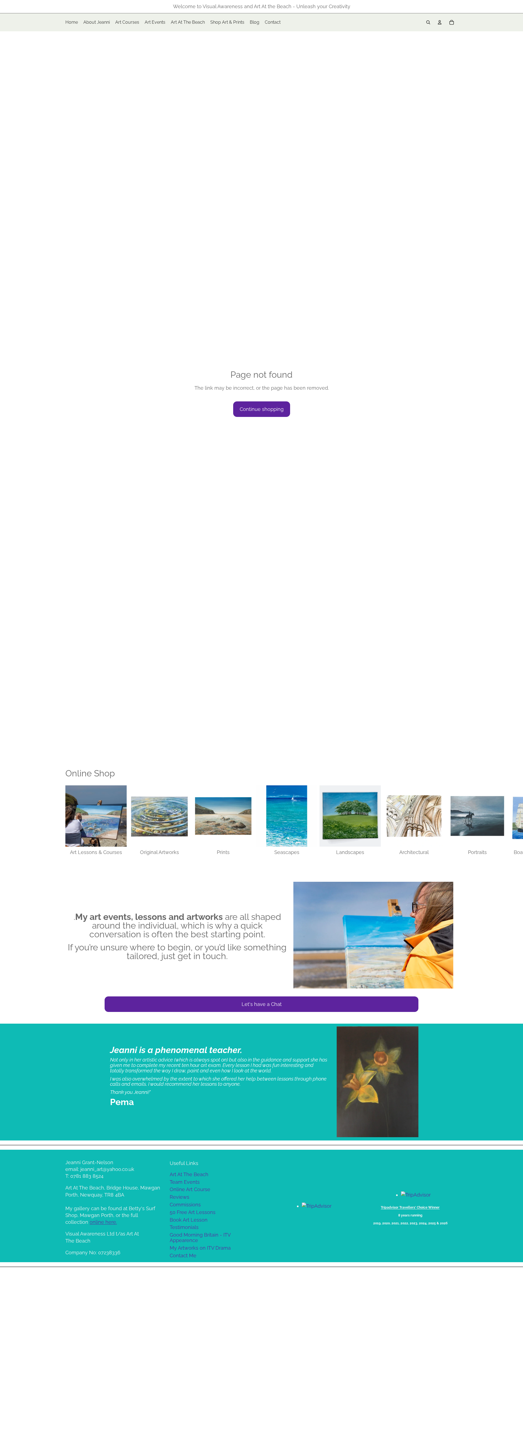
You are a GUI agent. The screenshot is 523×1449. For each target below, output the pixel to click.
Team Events (185, 1182)
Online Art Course (190, 1189)
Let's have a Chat (262, 1004)
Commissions (185, 1204)
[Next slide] (452, 820)
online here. (103, 1222)
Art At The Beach (189, 1174)
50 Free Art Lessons (192, 1212)
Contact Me (183, 1255)
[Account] (440, 22)
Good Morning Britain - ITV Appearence (200, 1237)
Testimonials (184, 1227)
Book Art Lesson (189, 1220)
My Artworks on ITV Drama (200, 1248)
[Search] (428, 22)
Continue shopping (262, 409)
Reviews (179, 1197)
